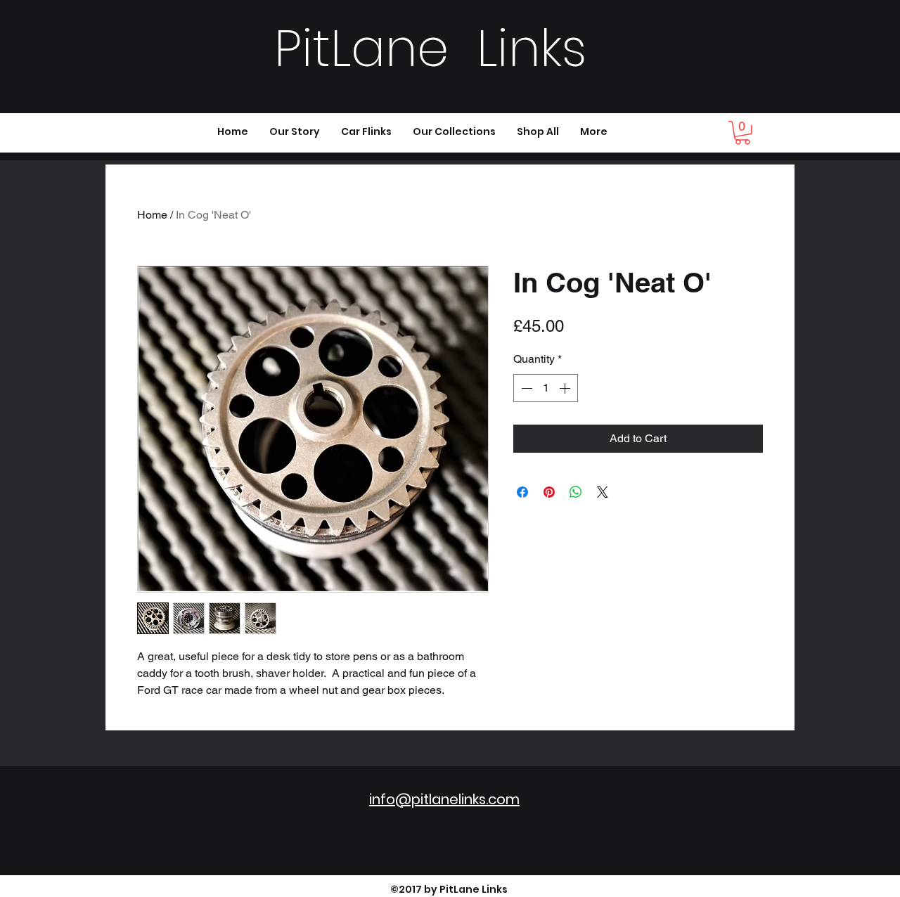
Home (152, 214)
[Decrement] (525, 388)
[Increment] (566, 388)
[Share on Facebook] (522, 492)
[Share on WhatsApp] (575, 492)
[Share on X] (602, 492)
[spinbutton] (545, 388)
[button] (742, 133)
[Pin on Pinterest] (549, 492)
